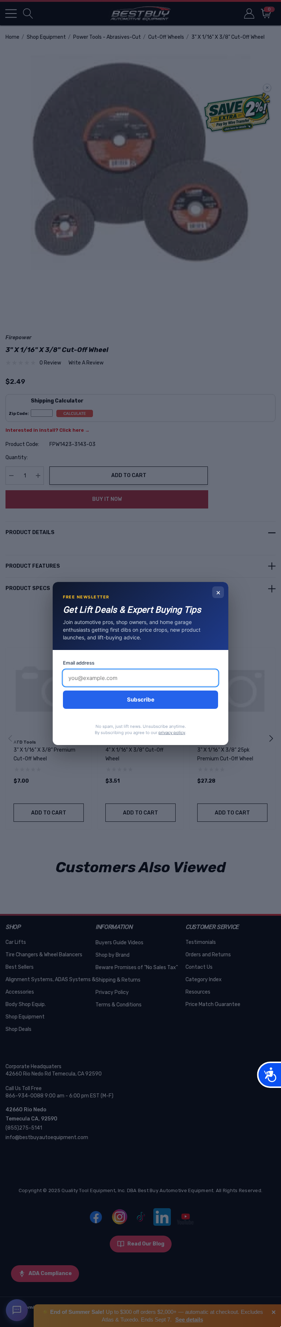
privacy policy (171, 732)
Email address (78, 663)
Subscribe (140, 699)
